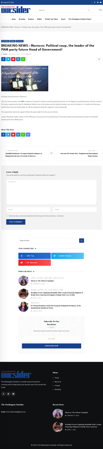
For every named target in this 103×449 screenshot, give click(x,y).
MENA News (48, 278)
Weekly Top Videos (51, 19)
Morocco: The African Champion (42, 281)
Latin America (53, 290)
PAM (22, 101)
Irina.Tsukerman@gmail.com (16, 412)
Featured (40, 278)
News (55, 278)
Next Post (91, 151)
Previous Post (13, 150)
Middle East (35, 303)
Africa (33, 278)
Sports (63, 19)
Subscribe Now (51, 346)
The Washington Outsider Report (79, 19)
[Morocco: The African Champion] (23, 281)
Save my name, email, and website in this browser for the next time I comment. (36, 216)
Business (31, 19)
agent (5, 54)
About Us (58, 382)
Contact (57, 386)
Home (14, 19)
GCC (46, 290)
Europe (41, 290)
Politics (39, 19)
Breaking (22, 19)
